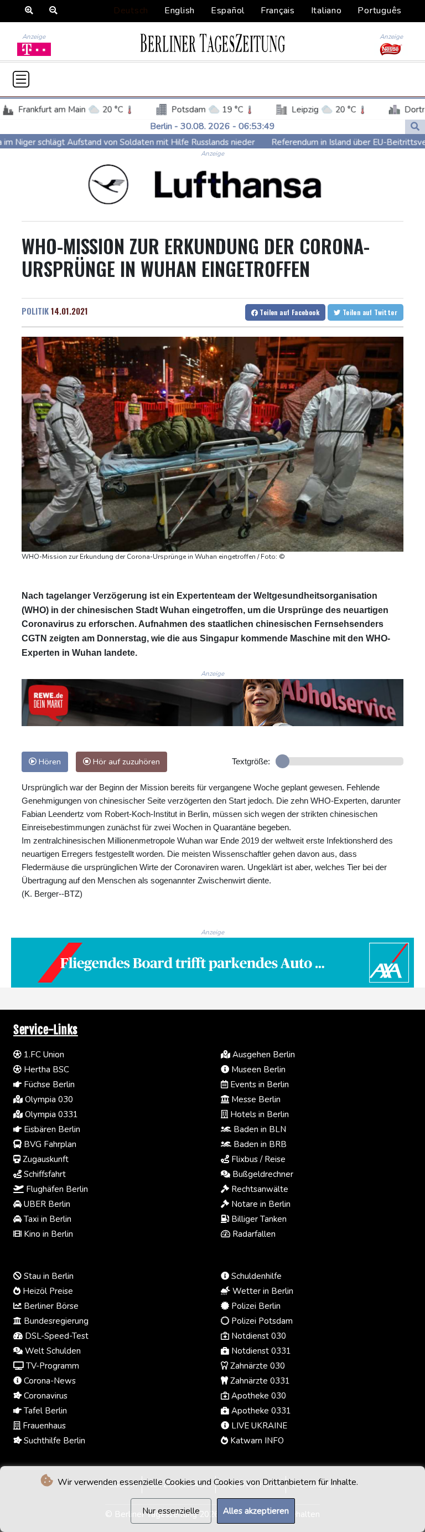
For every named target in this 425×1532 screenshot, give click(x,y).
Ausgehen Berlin (262, 1054)
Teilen (288, 312)
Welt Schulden (52, 1350)
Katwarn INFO (256, 1440)
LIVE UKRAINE (258, 1425)
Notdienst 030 (257, 1335)
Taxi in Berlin (46, 1219)
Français (278, 10)
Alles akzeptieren (256, 1510)
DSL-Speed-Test (56, 1335)
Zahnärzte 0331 (259, 1380)
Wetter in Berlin (261, 1291)
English (179, 10)
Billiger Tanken (258, 1219)
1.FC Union (43, 1054)
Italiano (326, 10)
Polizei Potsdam (261, 1321)
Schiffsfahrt (44, 1174)
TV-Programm (51, 1365)
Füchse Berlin (48, 1084)
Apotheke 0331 (260, 1410)
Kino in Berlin (47, 1234)
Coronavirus (45, 1395)
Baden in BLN (258, 1129)
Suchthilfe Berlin (53, 1440)
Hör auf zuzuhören (125, 761)
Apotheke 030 (257, 1395)
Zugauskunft (44, 1159)
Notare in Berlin (260, 1204)
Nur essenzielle (171, 1510)
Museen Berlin (257, 1069)
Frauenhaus (43, 1425)
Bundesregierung (55, 1321)
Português (379, 10)
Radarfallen (253, 1234)
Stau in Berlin (48, 1276)
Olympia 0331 (50, 1114)
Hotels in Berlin (258, 1114)
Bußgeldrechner (261, 1174)
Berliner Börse (50, 1306)
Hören (49, 761)
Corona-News (49, 1380)
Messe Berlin (255, 1099)
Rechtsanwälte (258, 1189)
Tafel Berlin (44, 1410)
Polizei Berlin (255, 1306)
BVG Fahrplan (49, 1144)
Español (228, 10)
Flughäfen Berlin (56, 1189)
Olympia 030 (48, 1099)
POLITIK (35, 311)
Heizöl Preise (46, 1291)
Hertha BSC (45, 1069)
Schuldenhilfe (255, 1276)
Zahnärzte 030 (256, 1365)
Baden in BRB (259, 1144)
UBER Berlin (46, 1204)
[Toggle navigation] (21, 79)
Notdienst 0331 (260, 1350)
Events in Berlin (258, 1084)
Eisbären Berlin (51, 1129)
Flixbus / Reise (257, 1159)
